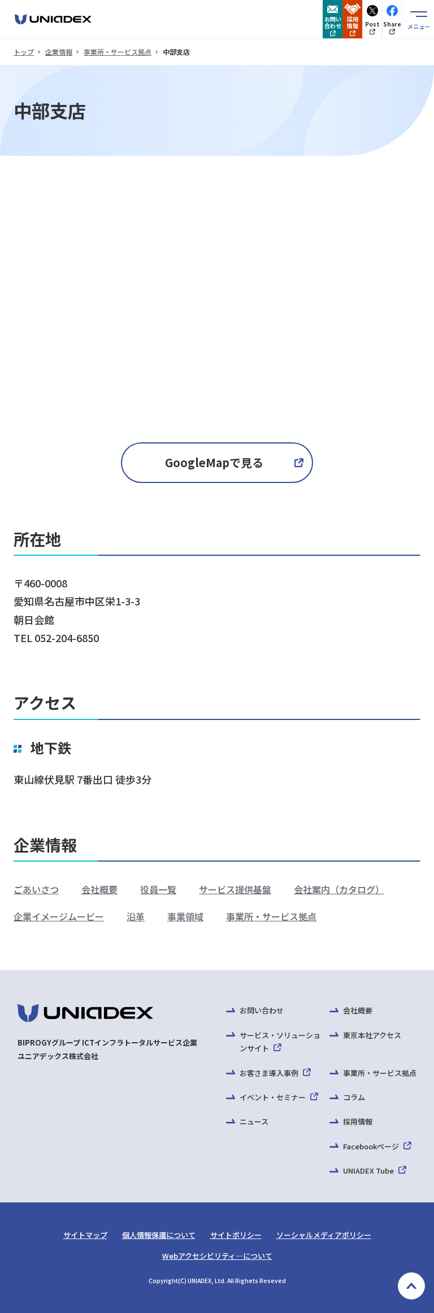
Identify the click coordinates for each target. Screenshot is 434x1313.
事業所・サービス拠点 (117, 51)
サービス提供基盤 (235, 889)
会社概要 (99, 889)
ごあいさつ (36, 889)
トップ (24, 51)
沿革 (136, 916)
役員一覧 (158, 889)
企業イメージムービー (59, 916)
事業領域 (185, 916)
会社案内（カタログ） (339, 889)
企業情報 (58, 51)
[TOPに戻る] (411, 1285)
